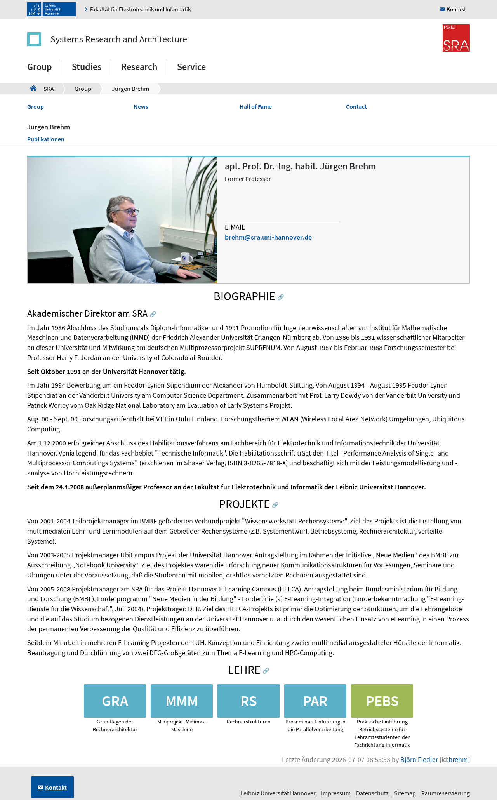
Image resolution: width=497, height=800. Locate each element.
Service (191, 67)
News (141, 106)
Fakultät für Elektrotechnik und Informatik (140, 9)
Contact (356, 106)
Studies (86, 67)
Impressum (336, 793)
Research (139, 67)
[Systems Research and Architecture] (38, 39)
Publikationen (45, 139)
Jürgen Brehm (130, 88)
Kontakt (456, 9)
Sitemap (405, 793)
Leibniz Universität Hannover (278, 793)
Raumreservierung (445, 793)
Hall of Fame (256, 106)
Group (39, 67)
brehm (458, 759)
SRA (42, 88)
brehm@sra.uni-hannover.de (268, 237)
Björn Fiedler (419, 759)
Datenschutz (372, 793)
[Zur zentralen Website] (53, 9)
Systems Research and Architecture (118, 39)
